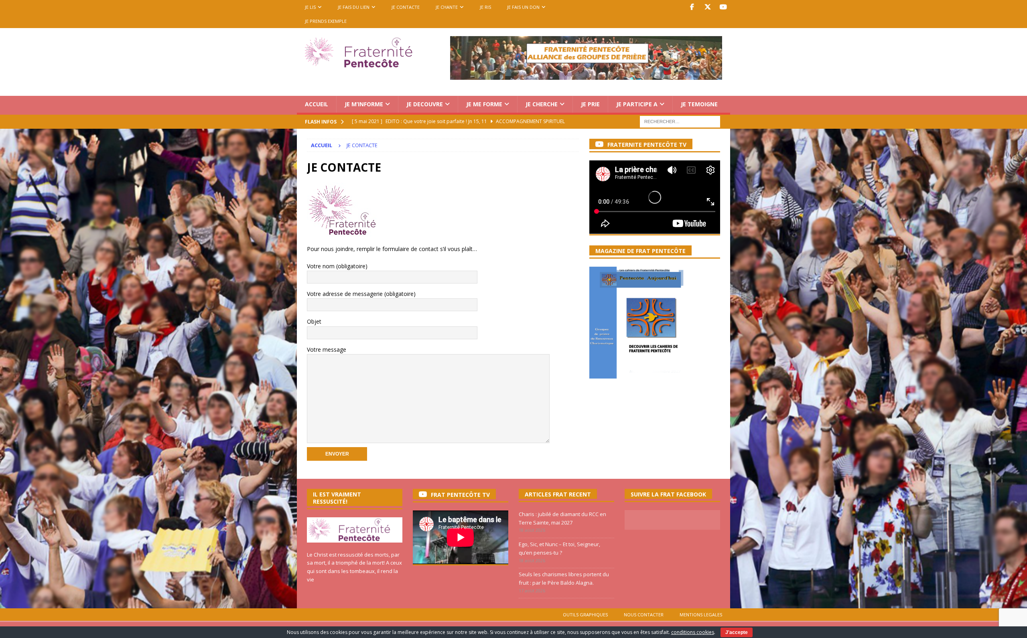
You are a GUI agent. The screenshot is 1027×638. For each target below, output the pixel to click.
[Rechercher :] (680, 121)
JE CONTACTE (406, 7)
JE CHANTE (447, 7)
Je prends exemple (326, 21)
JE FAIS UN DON (523, 7)
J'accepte (736, 632)
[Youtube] (723, 7)
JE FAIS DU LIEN (353, 7)
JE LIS (310, 7)
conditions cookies (692, 632)
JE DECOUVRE (424, 104)
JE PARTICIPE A (637, 104)
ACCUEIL (316, 104)
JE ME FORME (484, 104)
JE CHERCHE (542, 104)
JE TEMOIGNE (699, 104)
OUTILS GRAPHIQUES (585, 615)
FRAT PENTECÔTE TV (460, 494)
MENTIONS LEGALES (701, 615)
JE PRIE (590, 104)
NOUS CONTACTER (644, 615)
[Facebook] (692, 7)
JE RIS (485, 7)
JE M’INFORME (364, 104)
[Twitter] (707, 7)
